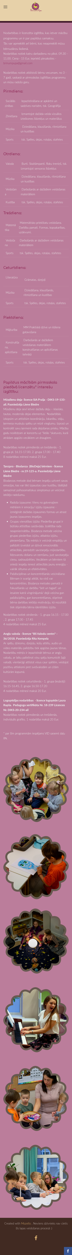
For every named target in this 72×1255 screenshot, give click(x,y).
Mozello (26, 1223)
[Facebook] (36, 1238)
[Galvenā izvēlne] (5, 7)
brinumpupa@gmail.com (18, 63)
